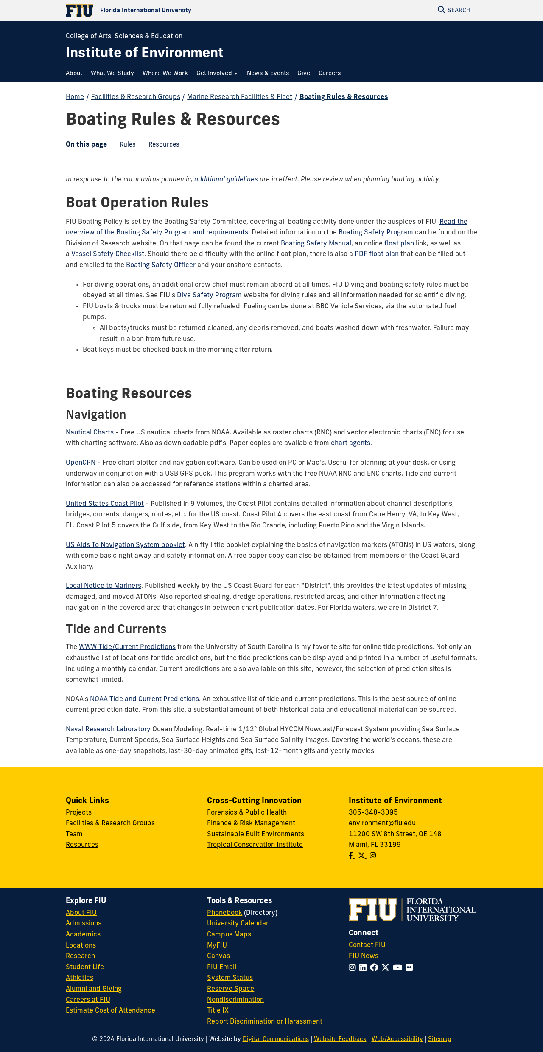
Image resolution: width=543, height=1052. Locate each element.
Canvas (218, 956)
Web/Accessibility (397, 1039)
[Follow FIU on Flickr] (411, 968)
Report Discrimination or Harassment (264, 1021)
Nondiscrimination (235, 1000)
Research (80, 956)
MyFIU (217, 945)
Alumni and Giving (94, 989)
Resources (160, 147)
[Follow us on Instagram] (373, 856)
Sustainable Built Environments (255, 834)
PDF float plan (377, 254)
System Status (230, 978)
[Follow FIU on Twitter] (387, 968)
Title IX (218, 1010)
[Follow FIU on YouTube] (399, 968)
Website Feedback (340, 1039)
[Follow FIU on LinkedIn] (364, 968)
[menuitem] (76, 73)
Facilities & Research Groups (135, 97)
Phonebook (224, 913)
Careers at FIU (88, 1000)
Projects (79, 812)
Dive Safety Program (209, 295)
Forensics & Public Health (247, 812)
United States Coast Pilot (105, 504)
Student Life (85, 967)
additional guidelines (226, 179)
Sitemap (439, 1039)
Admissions (83, 923)
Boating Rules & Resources (343, 97)
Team (74, 834)
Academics (83, 934)
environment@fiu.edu (382, 823)
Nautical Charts (90, 432)
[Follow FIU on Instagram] (354, 968)
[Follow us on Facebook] (352, 856)
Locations (81, 945)
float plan (399, 243)
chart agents (350, 443)
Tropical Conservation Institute (255, 845)
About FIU (81, 913)
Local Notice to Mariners (103, 586)
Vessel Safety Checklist (107, 254)
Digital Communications (276, 1039)
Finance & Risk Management (251, 823)
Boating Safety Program (376, 232)
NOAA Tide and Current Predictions (144, 699)
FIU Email (221, 967)
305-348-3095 (373, 812)
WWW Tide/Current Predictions (127, 647)
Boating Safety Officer (161, 265)
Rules (124, 147)
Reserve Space (230, 989)
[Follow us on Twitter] (362, 856)
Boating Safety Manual (316, 243)
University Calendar (238, 923)
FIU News (363, 956)
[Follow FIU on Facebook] (375, 968)
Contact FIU (367, 945)
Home (75, 97)
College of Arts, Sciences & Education (124, 36)
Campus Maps (229, 934)
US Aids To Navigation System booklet (125, 545)
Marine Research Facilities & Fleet (239, 97)
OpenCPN (80, 463)
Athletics (79, 978)
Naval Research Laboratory (108, 729)
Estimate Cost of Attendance (110, 1010)
